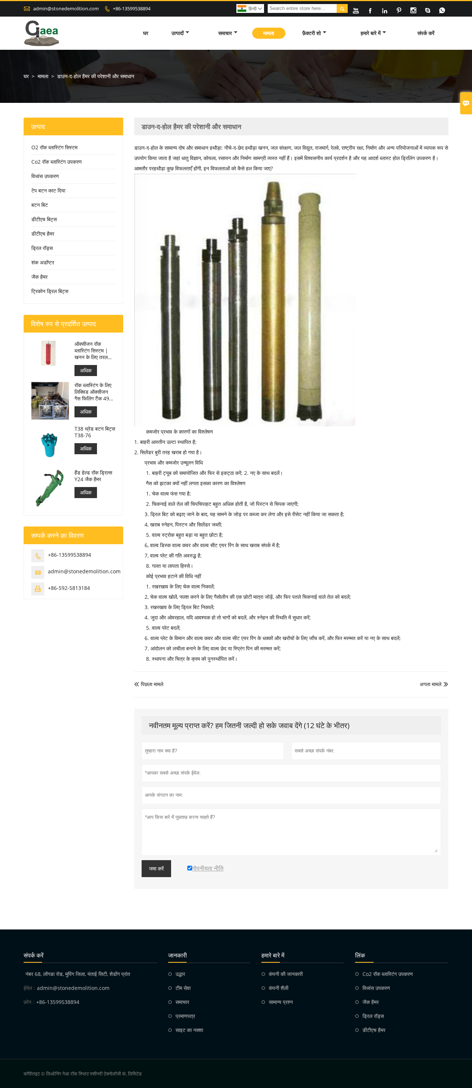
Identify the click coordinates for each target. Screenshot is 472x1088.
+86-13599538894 (131, 8)
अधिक (85, 370)
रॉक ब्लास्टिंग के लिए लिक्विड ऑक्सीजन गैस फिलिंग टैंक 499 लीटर (93, 392)
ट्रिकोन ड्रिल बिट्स (49, 291)
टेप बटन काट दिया (48, 190)
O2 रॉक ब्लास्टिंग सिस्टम (54, 147)
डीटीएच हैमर (42, 233)
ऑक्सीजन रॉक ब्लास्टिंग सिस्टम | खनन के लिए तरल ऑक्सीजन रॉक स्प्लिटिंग (91, 351)
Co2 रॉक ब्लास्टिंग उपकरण (56, 161)
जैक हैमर (39, 276)
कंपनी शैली (278, 987)
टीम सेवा (183, 987)
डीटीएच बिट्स (44, 219)
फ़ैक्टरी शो (311, 33)
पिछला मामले (148, 684)
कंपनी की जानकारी (286, 973)
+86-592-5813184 (69, 587)
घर (145, 33)
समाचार (225, 33)
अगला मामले (430, 684)
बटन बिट (39, 204)
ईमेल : (29, 987)
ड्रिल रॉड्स (42, 247)
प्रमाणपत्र (185, 1015)
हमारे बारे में (371, 33)
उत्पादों (177, 33)
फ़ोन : (29, 1001)
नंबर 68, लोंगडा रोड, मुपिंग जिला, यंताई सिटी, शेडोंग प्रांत (77, 973)
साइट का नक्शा (189, 1029)
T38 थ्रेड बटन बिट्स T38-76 (94, 432)
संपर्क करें (425, 33)
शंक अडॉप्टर (42, 262)
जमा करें (156, 869)
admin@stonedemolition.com (66, 8)
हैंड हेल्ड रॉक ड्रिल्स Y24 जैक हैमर (93, 476)
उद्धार (180, 973)
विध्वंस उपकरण (45, 176)
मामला (268, 33)
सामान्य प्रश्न (281, 1001)
